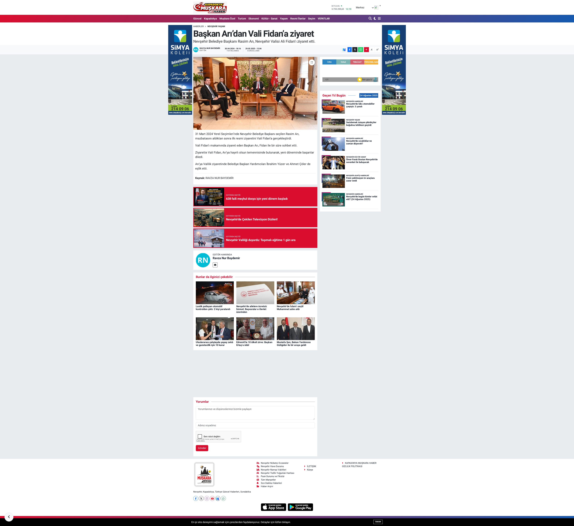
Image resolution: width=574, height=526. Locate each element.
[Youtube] (212, 498)
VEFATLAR (324, 18)
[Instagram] (206, 498)
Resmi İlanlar (298, 18)
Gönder (202, 448)
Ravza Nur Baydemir (226, 258)
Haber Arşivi (267, 486)
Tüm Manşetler (268, 479)
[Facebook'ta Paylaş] (350, 49)
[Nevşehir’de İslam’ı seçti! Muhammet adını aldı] (296, 292)
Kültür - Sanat (269, 18)
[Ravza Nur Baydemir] (203, 260)
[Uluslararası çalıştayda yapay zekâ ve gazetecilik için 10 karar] (215, 328)
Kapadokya (210, 18)
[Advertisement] (255, 374)
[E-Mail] (215, 264)
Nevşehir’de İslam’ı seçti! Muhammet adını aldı (290, 308)
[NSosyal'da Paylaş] (344, 49)
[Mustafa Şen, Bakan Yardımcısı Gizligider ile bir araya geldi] (296, 328)
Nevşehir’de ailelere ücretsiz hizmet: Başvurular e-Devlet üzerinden (251, 309)
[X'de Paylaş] (354, 49)
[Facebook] (195, 498)
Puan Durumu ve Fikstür (272, 476)
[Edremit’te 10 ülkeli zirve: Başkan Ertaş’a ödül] (255, 328)
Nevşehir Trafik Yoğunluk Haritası (277, 473)
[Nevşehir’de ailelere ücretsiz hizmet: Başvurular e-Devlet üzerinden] (255, 292)
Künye (310, 469)
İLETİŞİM (311, 466)
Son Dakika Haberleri (271, 483)
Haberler (198, 26)
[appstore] (273, 507)
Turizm (242, 18)
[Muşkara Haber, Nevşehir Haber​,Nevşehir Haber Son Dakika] (210, 7)
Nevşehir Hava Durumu (272, 466)
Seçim (311, 18)
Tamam (378, 522)
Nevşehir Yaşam (216, 26)
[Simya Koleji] (180, 69)
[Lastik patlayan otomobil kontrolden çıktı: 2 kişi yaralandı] (215, 292)
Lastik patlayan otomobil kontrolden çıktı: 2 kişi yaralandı (213, 308)
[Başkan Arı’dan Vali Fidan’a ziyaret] (255, 93)
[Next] (217, 498)
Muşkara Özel (227, 18)
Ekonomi (254, 18)
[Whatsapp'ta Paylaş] (360, 49)
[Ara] (370, 18)
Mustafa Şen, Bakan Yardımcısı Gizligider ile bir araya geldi (294, 343)
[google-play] (300, 507)
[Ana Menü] (379, 18)
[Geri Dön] (8, 517)
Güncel (197, 18)
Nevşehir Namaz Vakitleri (273, 469)
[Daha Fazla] (366, 49)
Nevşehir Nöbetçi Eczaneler (274, 463)
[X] (201, 498)
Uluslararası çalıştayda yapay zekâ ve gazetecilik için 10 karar (214, 343)
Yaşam (284, 18)
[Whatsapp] (223, 498)
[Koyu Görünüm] (374, 18)
